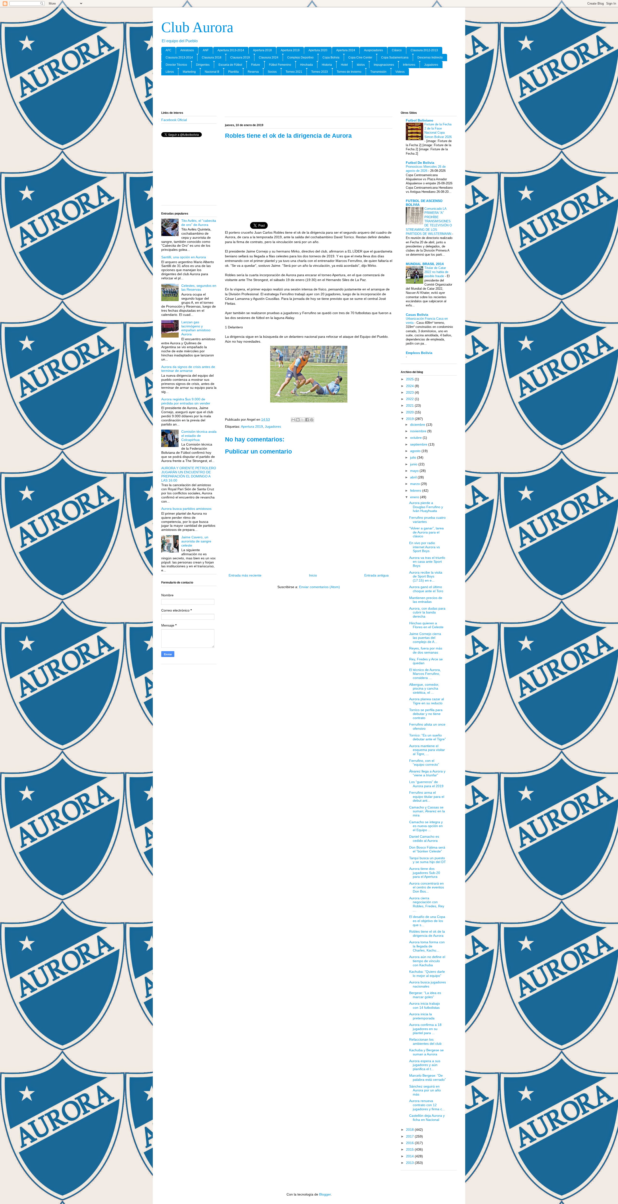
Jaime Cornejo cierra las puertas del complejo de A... (425, 638)
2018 (410, 1130)
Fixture (255, 64)
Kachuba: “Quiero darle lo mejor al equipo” (427, 974)
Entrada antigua (376, 575)
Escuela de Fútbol (230, 64)
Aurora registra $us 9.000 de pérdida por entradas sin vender (185, 401)
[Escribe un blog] (297, 419)
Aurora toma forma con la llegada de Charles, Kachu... (427, 946)
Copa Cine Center (360, 57)
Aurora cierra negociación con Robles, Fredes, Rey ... (426, 904)
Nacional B (212, 71)
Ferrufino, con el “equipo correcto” (424, 763)
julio (413, 457)
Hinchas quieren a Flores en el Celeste (426, 625)
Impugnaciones (384, 64)
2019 (410, 419)
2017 (410, 1136)
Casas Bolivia (417, 315)
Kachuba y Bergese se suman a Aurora (426, 1052)
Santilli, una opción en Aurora (183, 257)
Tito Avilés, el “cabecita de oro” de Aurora (198, 223)
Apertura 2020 (318, 50)
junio (414, 464)
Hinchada (306, 64)
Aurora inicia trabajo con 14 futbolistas (424, 1005)
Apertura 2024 (345, 50)
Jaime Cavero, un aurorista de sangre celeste (196, 541)
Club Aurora (197, 27)
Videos (400, 71)
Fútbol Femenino (280, 64)
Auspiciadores (373, 50)
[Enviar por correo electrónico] (293, 419)
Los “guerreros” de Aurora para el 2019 (426, 784)
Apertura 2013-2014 (231, 50)
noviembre (418, 431)
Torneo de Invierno (349, 71)
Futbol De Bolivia (420, 163)
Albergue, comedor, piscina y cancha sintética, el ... (424, 689)
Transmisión (378, 71)
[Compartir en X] (302, 419)
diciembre (418, 424)
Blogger (325, 1194)
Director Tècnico (176, 64)
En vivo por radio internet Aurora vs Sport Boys (424, 547)
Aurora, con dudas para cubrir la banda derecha (427, 612)
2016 (410, 1143)
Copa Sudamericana (394, 57)
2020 (410, 412)
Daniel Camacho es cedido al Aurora (424, 839)
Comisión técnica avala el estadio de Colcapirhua (199, 436)
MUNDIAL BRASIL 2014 (425, 264)
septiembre (419, 444)
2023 (410, 392)
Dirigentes (203, 64)
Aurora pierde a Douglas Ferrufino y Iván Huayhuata (426, 507)
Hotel (344, 64)
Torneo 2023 (319, 71)
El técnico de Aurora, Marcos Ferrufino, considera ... (425, 674)
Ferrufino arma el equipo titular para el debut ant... (426, 797)
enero (415, 497)
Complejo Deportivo (300, 57)
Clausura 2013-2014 (179, 57)
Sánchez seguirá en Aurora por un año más (425, 1090)
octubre (416, 438)
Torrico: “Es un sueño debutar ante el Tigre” (427, 737)
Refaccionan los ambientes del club (425, 1041)
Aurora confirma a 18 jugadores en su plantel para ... (425, 1029)
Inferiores (409, 64)
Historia (327, 64)
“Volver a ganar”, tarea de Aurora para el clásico (426, 532)
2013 (410, 1163)
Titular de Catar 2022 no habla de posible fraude (436, 272)
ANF (206, 50)
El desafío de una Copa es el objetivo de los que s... (427, 921)
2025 (410, 379)
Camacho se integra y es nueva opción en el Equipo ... (426, 826)
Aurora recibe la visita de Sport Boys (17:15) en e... (425, 576)
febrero (416, 490)
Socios (272, 71)
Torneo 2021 (294, 71)
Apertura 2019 (290, 50)
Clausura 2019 (240, 57)
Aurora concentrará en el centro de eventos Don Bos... (426, 887)
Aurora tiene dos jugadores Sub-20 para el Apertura (424, 873)
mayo (415, 471)
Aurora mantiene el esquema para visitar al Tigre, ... (427, 750)
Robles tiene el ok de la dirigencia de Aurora (427, 933)
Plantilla (233, 71)
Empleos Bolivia (419, 353)
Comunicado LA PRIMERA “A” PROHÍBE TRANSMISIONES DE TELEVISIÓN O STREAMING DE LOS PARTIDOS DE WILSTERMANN (429, 221)
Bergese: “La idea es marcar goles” (425, 995)
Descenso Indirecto (430, 57)
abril (414, 477)
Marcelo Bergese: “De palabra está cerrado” (427, 1077)
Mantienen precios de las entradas (425, 600)
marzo (415, 484)
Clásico (397, 50)
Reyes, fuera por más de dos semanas (425, 650)
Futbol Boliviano (419, 120)
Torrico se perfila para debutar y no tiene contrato (425, 714)
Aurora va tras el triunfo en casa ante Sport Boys (427, 562)
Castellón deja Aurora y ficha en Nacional (427, 1118)
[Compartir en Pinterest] (311, 419)
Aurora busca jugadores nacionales (427, 984)
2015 (410, 1149)
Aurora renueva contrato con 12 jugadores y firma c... (427, 1105)
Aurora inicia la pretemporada (422, 1016)
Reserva (253, 71)
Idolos (361, 64)
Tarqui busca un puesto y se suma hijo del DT (427, 860)
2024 (410, 386)
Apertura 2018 (262, 50)
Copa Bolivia (331, 57)
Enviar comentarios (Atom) (319, 587)
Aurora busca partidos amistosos (186, 509)
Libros (170, 71)
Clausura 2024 (268, 57)
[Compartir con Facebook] (307, 419)
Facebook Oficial (174, 120)
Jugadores (431, 64)
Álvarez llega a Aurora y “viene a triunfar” (427, 773)
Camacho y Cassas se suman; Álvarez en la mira (427, 811)
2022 (410, 399)
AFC (168, 50)
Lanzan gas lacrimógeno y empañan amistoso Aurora (196, 328)
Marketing (189, 71)
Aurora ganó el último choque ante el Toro (426, 589)
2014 (410, 1156)
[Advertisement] (309, 93)
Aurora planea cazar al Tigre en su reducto (426, 701)
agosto (415, 451)
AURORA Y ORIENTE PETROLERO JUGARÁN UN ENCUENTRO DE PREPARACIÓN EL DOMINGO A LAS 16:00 (188, 474)
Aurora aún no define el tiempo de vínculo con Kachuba (427, 961)
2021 (410, 405)
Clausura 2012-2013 (424, 50)
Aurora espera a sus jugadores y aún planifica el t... (424, 1065)
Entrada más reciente (245, 575)
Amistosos (187, 50)
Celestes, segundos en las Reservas (198, 288)
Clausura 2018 (211, 57)
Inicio (313, 575)
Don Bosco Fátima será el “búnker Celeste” (427, 849)
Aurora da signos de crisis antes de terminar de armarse (188, 369)
